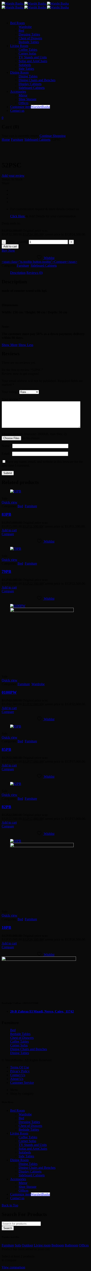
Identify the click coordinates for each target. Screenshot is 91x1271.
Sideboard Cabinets (37, 139)
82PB (6, 807)
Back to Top (10, 1205)
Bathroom (71, 1245)
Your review (11, 399)
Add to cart (10, 246)
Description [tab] (18, 272)
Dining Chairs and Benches (28, 1049)
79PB (6, 571)
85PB (6, 749)
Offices (84, 1245)
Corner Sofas (19, 1045)
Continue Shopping (53, 136)
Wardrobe (38, 684)
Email (7, 453)
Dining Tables (19, 1053)
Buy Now (8, 250)
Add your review (13, 175)
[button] (9, 530)
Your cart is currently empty (20, 136)
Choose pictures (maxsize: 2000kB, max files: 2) (34, 434)
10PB (6, 927)
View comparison (13, 1267)
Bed (20, 506)
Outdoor (27, 1245)
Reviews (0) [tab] (34, 272)
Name (7, 446)
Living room (42, 1245)
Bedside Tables (20, 1034)
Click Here (18, 216)
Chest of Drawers (22, 1037)
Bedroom (57, 1245)
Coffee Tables (19, 1041)
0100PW (9, 692)
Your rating (10, 392)
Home (6, 139)
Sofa (18, 1245)
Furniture (17, 139)
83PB (6, 514)
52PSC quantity (17, 242)
